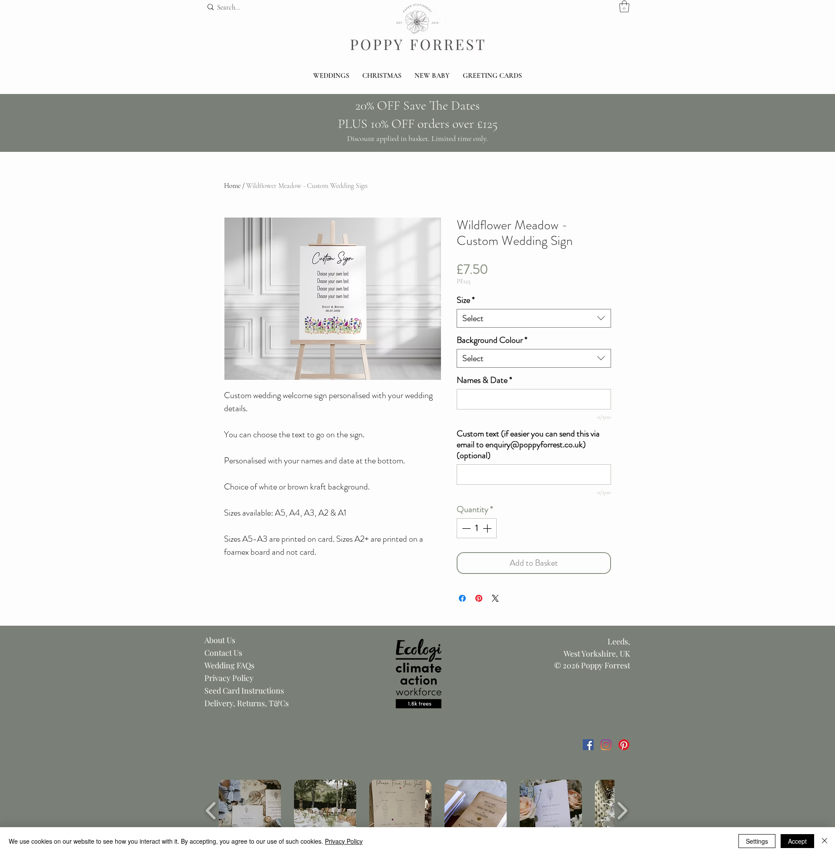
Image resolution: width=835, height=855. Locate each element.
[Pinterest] (623, 744)
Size (466, 300)
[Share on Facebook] (462, 598)
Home (232, 185)
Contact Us (223, 652)
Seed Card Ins (228, 690)
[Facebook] (588, 744)
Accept (797, 841)
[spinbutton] (477, 528)
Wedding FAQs (229, 665)
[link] (624, 6)
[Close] (824, 841)
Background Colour (492, 340)
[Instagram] (606, 744)
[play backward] (211, 811)
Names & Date (484, 380)
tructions (268, 690)
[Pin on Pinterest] (479, 598)
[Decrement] (465, 528)
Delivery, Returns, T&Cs (246, 703)
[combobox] (534, 318)
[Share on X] (495, 598)
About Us (219, 640)
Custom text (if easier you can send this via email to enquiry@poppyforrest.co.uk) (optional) (528, 444)
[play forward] (622, 811)
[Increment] (488, 528)
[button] (331, 76)
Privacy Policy (229, 678)
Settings (757, 841)
